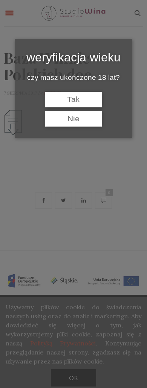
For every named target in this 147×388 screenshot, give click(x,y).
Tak (73, 99)
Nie (73, 118)
